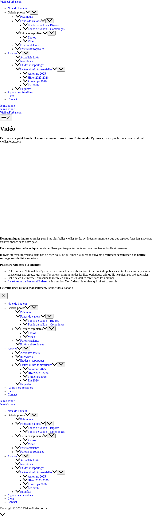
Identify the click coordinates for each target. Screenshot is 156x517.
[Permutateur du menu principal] (6, 117)
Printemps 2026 (37, 81)
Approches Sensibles (20, 92)
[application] (27, 12)
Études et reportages (32, 65)
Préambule (26, 16)
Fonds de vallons (30, 21)
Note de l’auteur (17, 8)
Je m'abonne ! (8, 109)
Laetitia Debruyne (59, 508)
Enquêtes (25, 89)
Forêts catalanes (29, 45)
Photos (32, 37)
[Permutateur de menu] (34, 12)
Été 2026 (33, 85)
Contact (12, 99)
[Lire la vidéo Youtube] (78, 190)
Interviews (26, 61)
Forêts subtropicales (32, 48)
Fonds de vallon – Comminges (46, 29)
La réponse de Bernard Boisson (28, 281)
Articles (12, 53)
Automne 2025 (37, 73)
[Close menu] (4, 296)
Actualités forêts (30, 57)
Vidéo (31, 41)
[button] (78, 105)
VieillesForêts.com (11, 1)
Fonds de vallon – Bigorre (43, 25)
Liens (11, 95)
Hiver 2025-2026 (38, 77)
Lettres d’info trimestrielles (36, 69)
